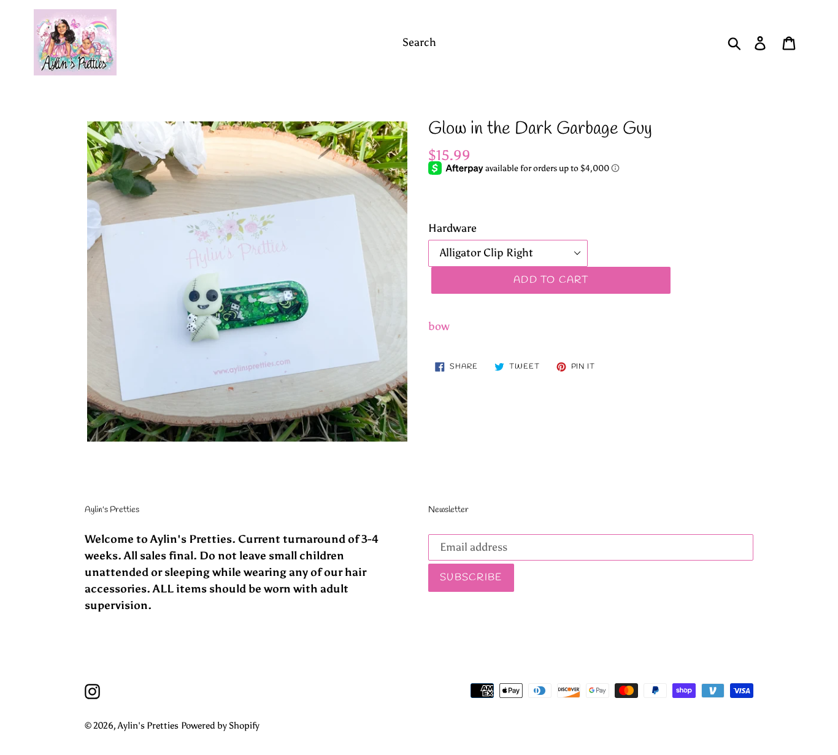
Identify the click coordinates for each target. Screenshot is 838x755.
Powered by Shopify (220, 725)
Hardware (452, 228)
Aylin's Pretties (148, 725)
